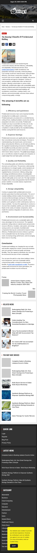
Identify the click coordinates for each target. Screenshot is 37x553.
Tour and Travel (6, 546)
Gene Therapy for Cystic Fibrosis (6, 416)
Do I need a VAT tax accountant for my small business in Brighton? (6, 344)
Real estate (5, 531)
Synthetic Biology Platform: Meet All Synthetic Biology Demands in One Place (6, 405)
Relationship (6, 534)
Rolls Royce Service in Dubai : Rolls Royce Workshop (6, 384)
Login (3, 434)
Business (4, 33)
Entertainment (6, 510)
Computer (5, 504)
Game (3, 516)
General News (6, 519)
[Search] (33, 20)
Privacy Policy (6, 443)
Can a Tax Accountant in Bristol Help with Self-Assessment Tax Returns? (6, 333)
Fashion (4, 513)
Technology (5, 543)
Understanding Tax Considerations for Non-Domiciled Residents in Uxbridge (6, 322)
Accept (14, 546)
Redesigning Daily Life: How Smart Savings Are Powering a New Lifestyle (6, 311)
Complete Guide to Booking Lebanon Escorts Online (6, 362)
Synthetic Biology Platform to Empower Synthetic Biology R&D (6, 394)
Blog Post (5, 440)
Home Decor (6, 525)
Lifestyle (4, 528)
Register (4, 437)
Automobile (5, 495)
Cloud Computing (7, 501)
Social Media (6, 540)
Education (5, 507)
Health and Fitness (8, 522)
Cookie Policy (14, 541)
